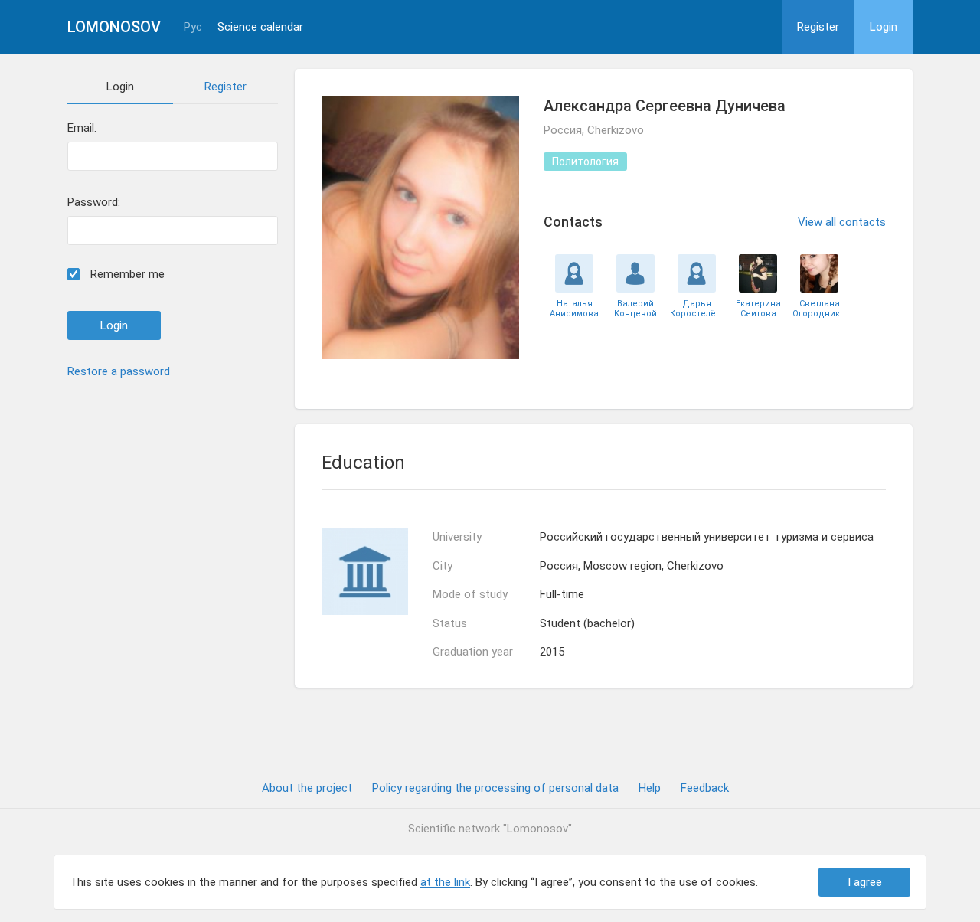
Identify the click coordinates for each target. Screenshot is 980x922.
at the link (445, 882)
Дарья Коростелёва (697, 309)
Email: (81, 128)
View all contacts (842, 222)
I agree (865, 882)
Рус (193, 27)
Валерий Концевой (635, 309)
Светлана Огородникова (819, 309)
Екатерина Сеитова (758, 309)
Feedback (705, 788)
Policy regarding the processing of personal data (495, 788)
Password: (93, 202)
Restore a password (118, 371)
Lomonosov (114, 26)
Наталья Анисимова (574, 309)
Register (818, 27)
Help (650, 788)
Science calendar (260, 27)
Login (883, 27)
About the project (307, 788)
